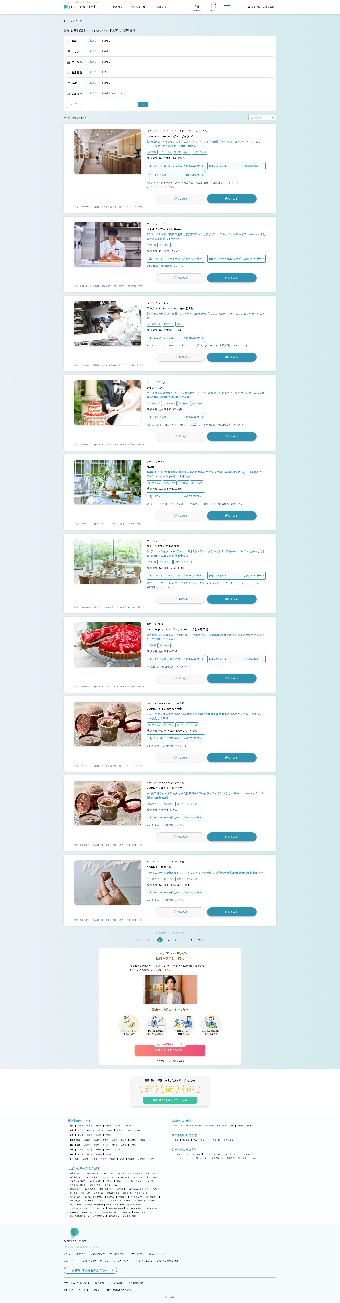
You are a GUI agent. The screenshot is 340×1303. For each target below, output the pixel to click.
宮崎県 (131, 1159)
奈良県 (117, 1126)
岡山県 (90, 1150)
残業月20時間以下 (77, 1181)
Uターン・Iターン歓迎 (115, 1205)
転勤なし (111, 1197)
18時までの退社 (95, 1181)
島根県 (99, 1150)
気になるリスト (139, 7)
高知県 (108, 1154)
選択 (91, 40)
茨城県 (119, 1130)
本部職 (240, 1126)
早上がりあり (136, 1181)
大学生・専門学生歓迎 (78, 1208)
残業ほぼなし (121, 1181)
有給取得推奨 (139, 1212)
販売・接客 (209, 1126)
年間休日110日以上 (110, 1212)
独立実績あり (75, 1177)
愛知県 (80, 1135)
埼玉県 (110, 1130)
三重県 (108, 1135)
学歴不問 (152, 1201)
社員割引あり (75, 1197)
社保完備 (119, 1189)
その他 (249, 1126)
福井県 (114, 1145)
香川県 (90, 1154)
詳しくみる (231, 198)
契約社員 (186, 1140)
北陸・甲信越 (75, 1145)
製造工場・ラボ (217, 1158)
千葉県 (101, 1130)
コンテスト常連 (91, 1177)
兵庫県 (90, 1126)
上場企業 (104, 1177)
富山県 (96, 1145)
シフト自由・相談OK (78, 1185)
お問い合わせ (136, 1282)
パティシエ (177, 1126)
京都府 (108, 1126)
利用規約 (68, 1290)
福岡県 (85, 1159)
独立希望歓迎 (75, 1205)
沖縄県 (151, 1159)
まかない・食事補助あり (94, 1197)
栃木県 (128, 1130)
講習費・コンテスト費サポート (135, 1193)
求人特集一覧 (117, 1253)
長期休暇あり (113, 1216)
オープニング (107, 1173)
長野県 (133, 1145)
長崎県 (103, 1159)
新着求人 (117, 7)
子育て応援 (74, 1173)
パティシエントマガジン (96, 1261)
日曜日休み (126, 1212)
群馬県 (137, 1130)
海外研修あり (75, 1201)
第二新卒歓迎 (125, 1201)
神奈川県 (90, 1130)
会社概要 (99, 1282)
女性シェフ (150, 1173)
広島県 (80, 1150)
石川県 (105, 1145)
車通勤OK (122, 1197)
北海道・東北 (75, 1140)
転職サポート (164, 7)
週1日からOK (95, 1185)
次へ (200, 939)
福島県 (142, 1140)
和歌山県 (127, 1126)
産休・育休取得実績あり (79, 1216)
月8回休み (74, 1212)
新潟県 (87, 1145)
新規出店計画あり (135, 1173)
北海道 (87, 1140)
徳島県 (99, 1154)
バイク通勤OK (136, 1197)
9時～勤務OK (105, 1189)
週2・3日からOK (111, 1185)
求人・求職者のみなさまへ (120, 1290)
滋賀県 (99, 1126)
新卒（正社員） (229, 1140)
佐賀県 (94, 1159)
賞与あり (73, 1193)
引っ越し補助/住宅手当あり (137, 1189)
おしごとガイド (122, 1261)
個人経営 (120, 1173)
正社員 (176, 1140)
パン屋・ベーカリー (200, 1158)
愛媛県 (80, 1154)
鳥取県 (108, 1150)
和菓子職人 (221, 1126)
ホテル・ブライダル (212, 1154)
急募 (101, 1201)
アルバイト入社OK (134, 1208)
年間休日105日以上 (90, 1212)
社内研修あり (90, 1201)
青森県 (105, 1140)
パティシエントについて (77, 1282)
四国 (72, 1154)
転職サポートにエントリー (170, 1048)
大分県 (122, 1159)
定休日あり (137, 1177)
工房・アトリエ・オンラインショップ (238, 1154)
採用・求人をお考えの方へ (91, 1270)
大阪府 (80, 1126)
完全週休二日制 (129, 1216)
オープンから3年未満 (120, 1177)
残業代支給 (85, 1193)
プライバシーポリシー (90, 1290)
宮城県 (96, 1140)
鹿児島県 (141, 1159)
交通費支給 (98, 1193)
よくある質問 (117, 1282)
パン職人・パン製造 (194, 1126)
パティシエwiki (144, 1261)
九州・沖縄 (74, 1159)
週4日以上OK (75, 1189)
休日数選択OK (99, 1216)
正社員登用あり (113, 1193)
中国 (72, 1150)
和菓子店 (230, 1158)
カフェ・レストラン (181, 1158)
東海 (72, 1135)
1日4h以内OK (90, 1189)
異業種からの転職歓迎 (94, 1205)
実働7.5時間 (152, 1177)
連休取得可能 (151, 1208)
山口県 (117, 1150)
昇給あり (156, 1189)
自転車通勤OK (152, 1197)
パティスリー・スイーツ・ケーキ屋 (187, 1154)
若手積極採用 (140, 1201)
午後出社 (109, 1181)
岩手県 (114, 1140)
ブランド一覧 (137, 1253)
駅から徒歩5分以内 (90, 1173)
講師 (232, 1126)
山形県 (133, 1140)
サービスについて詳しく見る (171, 1061)
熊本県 (113, 1159)
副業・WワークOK (135, 1205)
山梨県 (124, 1145)
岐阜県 (99, 1135)
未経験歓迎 (111, 1201)
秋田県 (124, 1140)
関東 (72, 1130)
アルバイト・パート (201, 1140)
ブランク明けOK (98, 1208)
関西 (72, 1126)
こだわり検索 (98, 1253)
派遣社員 (216, 1140)
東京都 (80, 1130)
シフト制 (149, 1181)
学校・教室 (242, 1158)
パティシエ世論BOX (168, 1261)
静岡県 (90, 1135)
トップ (67, 21)
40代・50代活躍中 (115, 1208)
